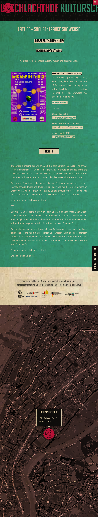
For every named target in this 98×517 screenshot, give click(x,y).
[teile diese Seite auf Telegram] (95, 267)
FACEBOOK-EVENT (60, 102)
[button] (49, 434)
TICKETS (49, 151)
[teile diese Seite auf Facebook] (95, 254)
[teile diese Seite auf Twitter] (95, 259)
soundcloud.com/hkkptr (63, 136)
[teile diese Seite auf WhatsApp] (95, 263)
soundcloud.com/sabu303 (64, 117)
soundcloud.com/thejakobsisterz (67, 127)
